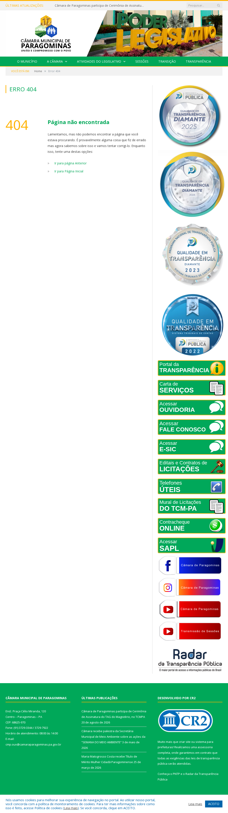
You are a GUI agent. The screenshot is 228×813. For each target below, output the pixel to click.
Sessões (142, 61)
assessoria (205, 747)
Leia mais (71, 808)
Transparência (198, 61)
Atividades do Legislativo (99, 61)
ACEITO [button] (213, 804)
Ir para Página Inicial (68, 171)
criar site (185, 742)
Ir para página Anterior (70, 163)
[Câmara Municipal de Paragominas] (114, 32)
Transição (167, 61)
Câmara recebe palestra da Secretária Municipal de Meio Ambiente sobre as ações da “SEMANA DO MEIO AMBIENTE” (100, 6)
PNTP (176, 774)
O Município (27, 61)
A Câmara (55, 61)
